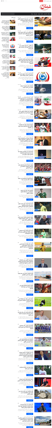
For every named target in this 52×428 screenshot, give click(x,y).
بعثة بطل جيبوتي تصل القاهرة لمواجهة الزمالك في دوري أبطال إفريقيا (25, 327)
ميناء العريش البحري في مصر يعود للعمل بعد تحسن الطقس (25, 274)
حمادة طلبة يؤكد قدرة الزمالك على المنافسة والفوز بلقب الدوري (25, 380)
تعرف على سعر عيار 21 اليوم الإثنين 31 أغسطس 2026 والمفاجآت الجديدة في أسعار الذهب (25, 20)
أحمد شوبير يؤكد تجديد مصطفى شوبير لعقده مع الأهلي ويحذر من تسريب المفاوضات (25, 232)
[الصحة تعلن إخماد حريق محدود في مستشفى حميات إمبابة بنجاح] (12, 46)
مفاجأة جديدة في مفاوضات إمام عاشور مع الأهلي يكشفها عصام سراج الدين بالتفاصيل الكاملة (25, 139)
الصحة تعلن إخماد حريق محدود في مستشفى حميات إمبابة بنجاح (25, 74)
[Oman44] (45, 7)
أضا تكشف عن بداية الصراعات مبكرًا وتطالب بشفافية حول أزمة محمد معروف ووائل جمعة (25, 406)
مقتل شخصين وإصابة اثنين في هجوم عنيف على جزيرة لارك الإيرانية (26, 286)
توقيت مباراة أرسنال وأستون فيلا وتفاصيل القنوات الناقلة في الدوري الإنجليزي (25, 166)
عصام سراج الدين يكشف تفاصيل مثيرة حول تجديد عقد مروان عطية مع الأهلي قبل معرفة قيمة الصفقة (25, 61)
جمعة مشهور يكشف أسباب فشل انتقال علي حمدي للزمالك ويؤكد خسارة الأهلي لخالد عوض (25, 218)
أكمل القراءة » (30, 28)
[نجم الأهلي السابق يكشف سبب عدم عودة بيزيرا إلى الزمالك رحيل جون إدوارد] (12, 34)
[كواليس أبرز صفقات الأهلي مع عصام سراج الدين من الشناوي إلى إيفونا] (12, 62)
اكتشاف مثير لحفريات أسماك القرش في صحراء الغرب (26, 86)
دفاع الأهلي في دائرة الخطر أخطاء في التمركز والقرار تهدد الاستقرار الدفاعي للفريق (25, 33)
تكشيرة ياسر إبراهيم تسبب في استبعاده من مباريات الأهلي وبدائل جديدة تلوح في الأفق (25, 340)
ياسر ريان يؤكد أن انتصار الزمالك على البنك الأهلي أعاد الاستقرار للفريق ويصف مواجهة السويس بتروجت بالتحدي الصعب (26, 355)
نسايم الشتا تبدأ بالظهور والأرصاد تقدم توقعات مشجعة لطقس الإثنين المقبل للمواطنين (25, 419)
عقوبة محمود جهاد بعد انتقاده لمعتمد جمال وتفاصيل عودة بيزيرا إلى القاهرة (25, 126)
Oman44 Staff (30, 17)
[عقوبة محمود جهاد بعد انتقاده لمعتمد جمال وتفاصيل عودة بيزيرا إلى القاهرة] (12, 68)
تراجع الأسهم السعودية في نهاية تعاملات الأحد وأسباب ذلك (25, 179)
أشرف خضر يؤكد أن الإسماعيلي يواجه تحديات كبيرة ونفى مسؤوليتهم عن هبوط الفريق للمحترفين (26, 246)
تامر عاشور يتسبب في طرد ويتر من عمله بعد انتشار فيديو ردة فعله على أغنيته (25, 313)
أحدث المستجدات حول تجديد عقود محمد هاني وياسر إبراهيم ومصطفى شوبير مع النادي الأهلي (25, 205)
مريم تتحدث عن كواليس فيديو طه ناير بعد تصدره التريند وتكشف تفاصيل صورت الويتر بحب (25, 153)
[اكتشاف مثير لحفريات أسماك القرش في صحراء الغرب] (12, 51)
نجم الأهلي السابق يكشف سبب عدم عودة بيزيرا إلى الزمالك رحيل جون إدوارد (26, 47)
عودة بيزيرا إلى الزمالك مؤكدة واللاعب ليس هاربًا (26, 368)
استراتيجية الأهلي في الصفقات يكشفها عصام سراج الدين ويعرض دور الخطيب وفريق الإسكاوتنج (25, 261)
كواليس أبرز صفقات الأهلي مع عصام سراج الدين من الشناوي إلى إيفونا (25, 112)
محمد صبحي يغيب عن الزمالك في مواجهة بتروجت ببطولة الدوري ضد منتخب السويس (25, 300)
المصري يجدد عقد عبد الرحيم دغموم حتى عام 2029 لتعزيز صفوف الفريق (27, 191)
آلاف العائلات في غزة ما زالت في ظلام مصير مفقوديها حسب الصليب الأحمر (26, 392)
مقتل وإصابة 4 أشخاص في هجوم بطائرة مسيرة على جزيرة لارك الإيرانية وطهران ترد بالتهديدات (25, 99)
